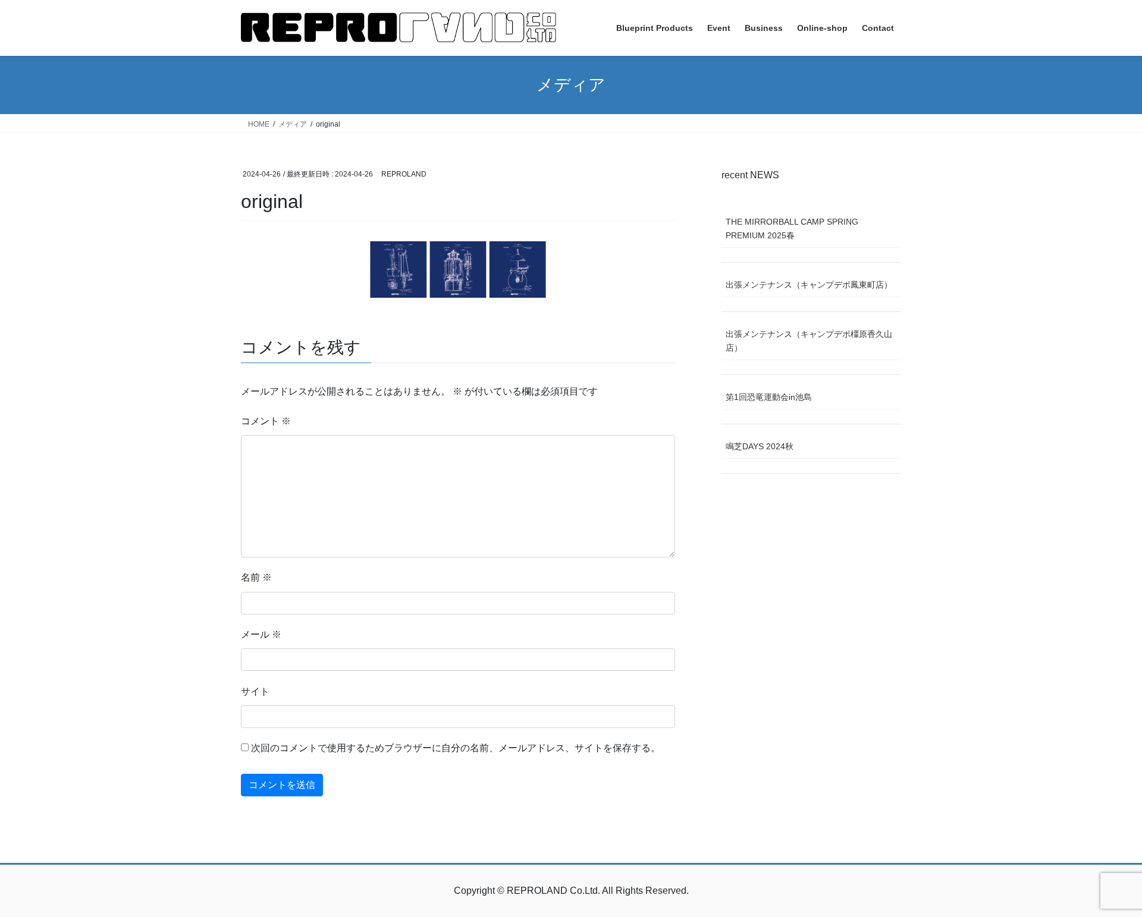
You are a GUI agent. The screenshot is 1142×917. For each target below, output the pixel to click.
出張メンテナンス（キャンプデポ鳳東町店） (809, 284)
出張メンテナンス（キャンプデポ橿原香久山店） (809, 340)
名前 (256, 577)
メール (261, 634)
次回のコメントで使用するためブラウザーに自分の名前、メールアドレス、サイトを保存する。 (455, 748)
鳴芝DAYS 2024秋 (759, 446)
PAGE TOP (1105, 879)
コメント (266, 421)
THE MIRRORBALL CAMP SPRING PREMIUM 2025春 (792, 228)
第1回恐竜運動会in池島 (769, 397)
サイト (255, 691)
